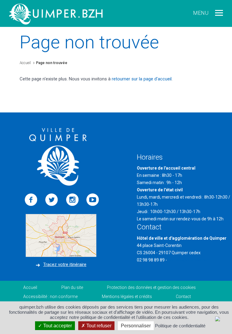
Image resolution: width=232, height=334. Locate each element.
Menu (200, 13)
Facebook (31, 199)
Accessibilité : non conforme (50, 296)
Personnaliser (136, 325)
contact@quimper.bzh (189, 260)
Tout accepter (57, 325)
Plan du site (72, 287)
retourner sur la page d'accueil (142, 79)
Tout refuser (98, 325)
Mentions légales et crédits (127, 296)
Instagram (72, 199)
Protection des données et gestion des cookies (151, 287)
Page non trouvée (51, 63)
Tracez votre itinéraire (64, 264)
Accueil (25, 63)
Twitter (51, 199)
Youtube (92, 199)
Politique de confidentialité (180, 325)
